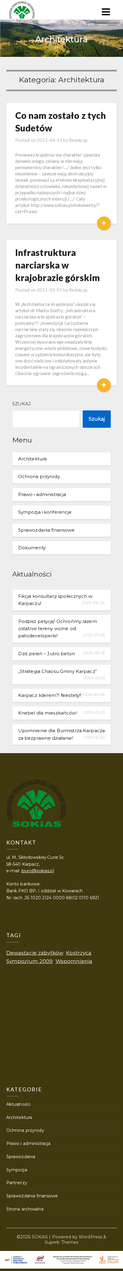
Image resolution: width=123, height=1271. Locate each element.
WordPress (90, 1237)
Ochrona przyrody (39, 476)
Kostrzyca (78, 953)
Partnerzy (16, 1182)
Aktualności (18, 1104)
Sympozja (16, 1170)
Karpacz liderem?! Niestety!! (50, 695)
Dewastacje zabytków (35, 953)
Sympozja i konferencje (45, 512)
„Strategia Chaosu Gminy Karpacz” (57, 671)
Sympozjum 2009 (29, 961)
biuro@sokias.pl (37, 870)
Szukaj (21, 404)
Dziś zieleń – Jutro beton (46, 653)
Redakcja (78, 140)
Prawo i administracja (42, 494)
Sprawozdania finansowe (46, 530)
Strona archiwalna (25, 1209)
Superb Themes (62, 1242)
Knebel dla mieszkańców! (47, 713)
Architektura (32, 459)
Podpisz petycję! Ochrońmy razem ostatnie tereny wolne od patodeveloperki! (57, 628)
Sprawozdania (21, 1156)
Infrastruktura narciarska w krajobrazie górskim (57, 265)
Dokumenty (32, 547)
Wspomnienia (74, 961)
